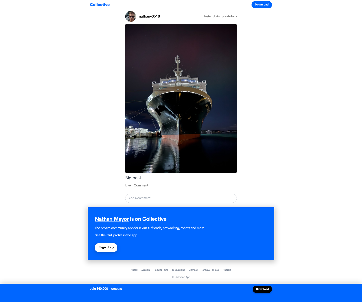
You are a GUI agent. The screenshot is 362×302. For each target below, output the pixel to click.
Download (262, 4)
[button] (181, 198)
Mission (145, 270)
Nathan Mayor (112, 219)
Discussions (178, 270)
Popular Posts (161, 270)
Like (128, 185)
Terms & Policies (210, 270)
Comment (141, 185)
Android (227, 270)
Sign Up (104, 247)
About (134, 270)
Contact (193, 270)
